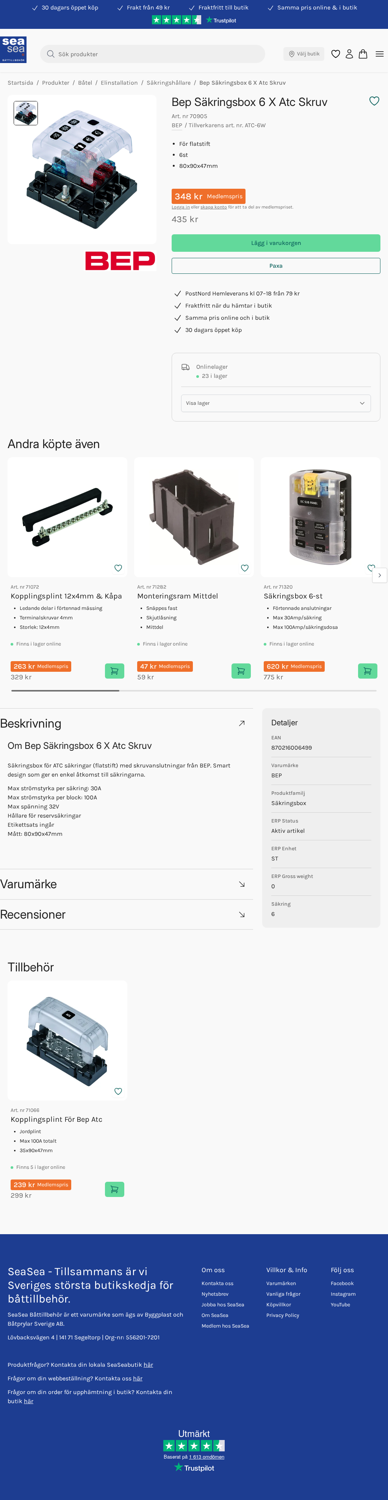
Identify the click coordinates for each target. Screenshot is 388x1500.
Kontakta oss (217, 1283)
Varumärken (281, 1283)
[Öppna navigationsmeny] (379, 54)
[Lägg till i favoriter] (118, 568)
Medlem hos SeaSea (225, 1326)
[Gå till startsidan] (13, 49)
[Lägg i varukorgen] (114, 671)
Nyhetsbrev (215, 1294)
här (148, 1364)
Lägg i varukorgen (276, 242)
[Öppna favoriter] (335, 54)
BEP (177, 125)
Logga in (181, 207)
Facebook (342, 1283)
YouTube (340, 1304)
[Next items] (379, 575)
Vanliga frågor (283, 1294)
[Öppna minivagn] (363, 54)
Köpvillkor (278, 1304)
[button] (126, 723)
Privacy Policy (282, 1315)
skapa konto (213, 207)
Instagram (343, 1294)
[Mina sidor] (349, 54)
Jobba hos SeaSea (223, 1304)
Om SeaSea (215, 1315)
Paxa (276, 265)
